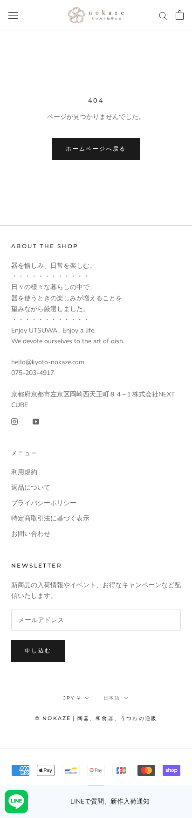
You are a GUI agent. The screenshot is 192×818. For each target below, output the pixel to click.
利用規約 (24, 472)
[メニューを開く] (13, 15)
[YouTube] (36, 421)
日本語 (111, 698)
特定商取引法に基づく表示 (50, 518)
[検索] (163, 15)
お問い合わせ (30, 533)
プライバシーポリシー (43, 503)
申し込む (38, 650)
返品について (30, 487)
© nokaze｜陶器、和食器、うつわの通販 (96, 718)
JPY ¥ (72, 698)
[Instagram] (14, 421)
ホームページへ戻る (96, 148)
